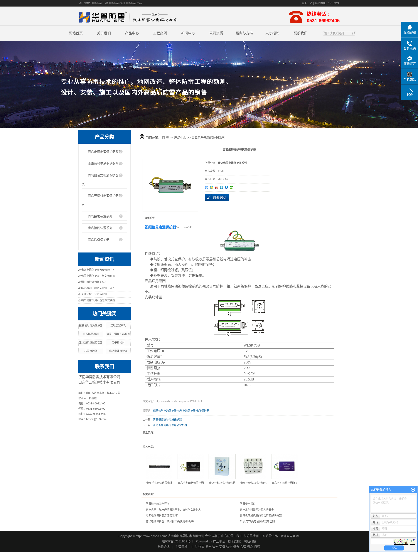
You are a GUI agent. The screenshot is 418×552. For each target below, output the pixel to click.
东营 (243, 547)
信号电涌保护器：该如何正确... (99, 276)
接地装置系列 (118, 325)
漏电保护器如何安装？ (94, 282)
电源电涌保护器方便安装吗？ (98, 269)
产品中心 (132, 33)
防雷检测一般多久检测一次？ (98, 288)
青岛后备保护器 (98, 239)
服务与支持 (244, 33)
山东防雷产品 (134, 3)
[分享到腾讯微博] (222, 187)
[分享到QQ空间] (212, 187)
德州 (208, 547)
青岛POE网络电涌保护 (285, 483)
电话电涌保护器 (118, 351)
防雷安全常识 (248, 503)
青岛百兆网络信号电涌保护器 (170, 425)
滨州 (215, 547)
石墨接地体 (90, 351)
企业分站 (307, 3)
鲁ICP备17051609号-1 (177, 541)
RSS (329, 3)
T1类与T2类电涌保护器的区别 (257, 521)
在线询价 (217, 197)
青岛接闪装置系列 (100, 228)
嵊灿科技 (250, 541)
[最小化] (413, 490)
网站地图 (319, 3)
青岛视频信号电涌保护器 (167, 419)
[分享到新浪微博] (217, 187)
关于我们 (104, 33)
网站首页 (76, 33)
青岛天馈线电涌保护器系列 (101, 200)
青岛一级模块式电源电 (253, 483)
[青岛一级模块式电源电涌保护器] (253, 466)
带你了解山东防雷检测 (94, 294)
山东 (194, 547)
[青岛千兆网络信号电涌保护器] (159, 466)
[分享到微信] (232, 187)
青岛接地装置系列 (100, 216)
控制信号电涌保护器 (91, 325)
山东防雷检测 (117, 3)
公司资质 (216, 33)
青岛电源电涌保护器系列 (104, 151)
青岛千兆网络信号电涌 (159, 483)
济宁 (229, 547)
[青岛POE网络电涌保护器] (284, 466)
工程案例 (160, 33)
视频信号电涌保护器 (165, 410)
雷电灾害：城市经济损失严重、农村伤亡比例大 (173, 509)
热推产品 (164, 547)
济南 (201, 547)
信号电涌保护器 (186, 410)
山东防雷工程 (100, 3)
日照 (257, 547)
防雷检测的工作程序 (157, 503)
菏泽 (222, 547)
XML (337, 3)
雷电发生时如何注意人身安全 (257, 509)
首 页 (165, 137)
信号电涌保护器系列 (118, 334)
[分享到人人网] (227, 187)
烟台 (236, 547)
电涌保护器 (202, 410)
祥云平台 (219, 541)
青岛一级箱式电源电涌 (222, 483)
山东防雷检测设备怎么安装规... (99, 300)
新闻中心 (188, 33)
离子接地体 (118, 342)
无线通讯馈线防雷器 (91, 342)
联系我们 (300, 33)
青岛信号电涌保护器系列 (104, 163)
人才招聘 (272, 33)
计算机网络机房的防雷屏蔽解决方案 (261, 515)
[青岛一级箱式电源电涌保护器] (222, 466)
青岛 (250, 547)
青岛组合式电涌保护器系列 (101, 179)
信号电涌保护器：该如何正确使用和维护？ (171, 521)
